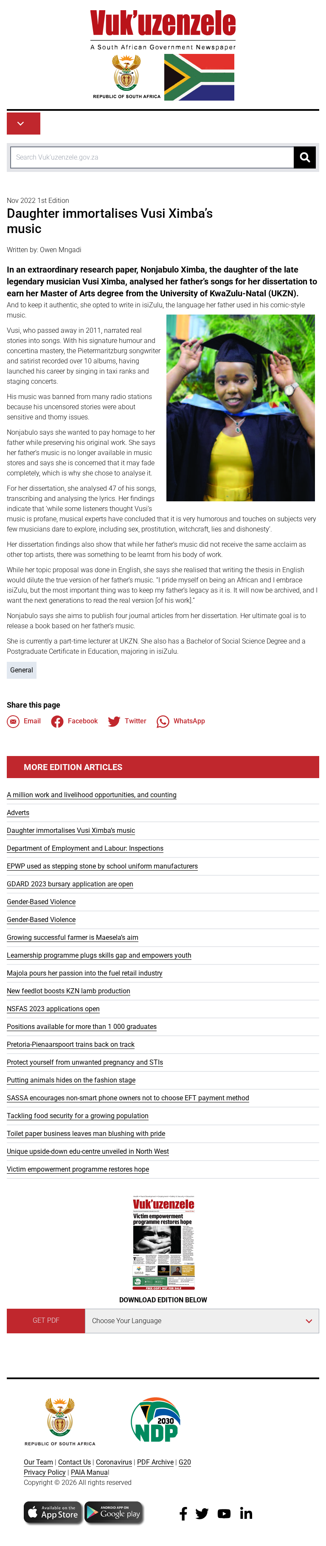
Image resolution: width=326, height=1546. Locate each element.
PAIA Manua (89, 1472)
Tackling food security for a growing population (78, 1116)
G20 (185, 1462)
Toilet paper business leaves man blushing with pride (86, 1134)
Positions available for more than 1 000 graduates (82, 1027)
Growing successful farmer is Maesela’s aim (72, 937)
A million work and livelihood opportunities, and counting (92, 795)
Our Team (38, 1462)
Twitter (135, 721)
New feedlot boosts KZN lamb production (68, 991)
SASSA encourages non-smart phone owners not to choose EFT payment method (128, 1098)
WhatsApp (189, 721)
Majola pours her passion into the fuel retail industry (85, 973)
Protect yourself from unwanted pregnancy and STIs (85, 1062)
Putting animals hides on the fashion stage (71, 1080)
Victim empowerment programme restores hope (78, 1169)
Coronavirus (114, 1462)
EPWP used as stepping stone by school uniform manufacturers (102, 866)
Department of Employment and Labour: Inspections (85, 848)
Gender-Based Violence (41, 902)
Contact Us (74, 1462)
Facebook (83, 721)
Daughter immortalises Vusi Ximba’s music (71, 830)
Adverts (18, 813)
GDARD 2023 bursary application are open (70, 884)
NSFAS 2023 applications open (53, 1009)
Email (32, 721)
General (21, 670)
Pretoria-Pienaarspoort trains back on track (71, 1044)
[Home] (163, 55)
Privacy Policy (45, 1472)
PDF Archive (155, 1462)
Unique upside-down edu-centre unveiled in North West (88, 1151)
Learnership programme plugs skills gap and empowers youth (99, 955)
